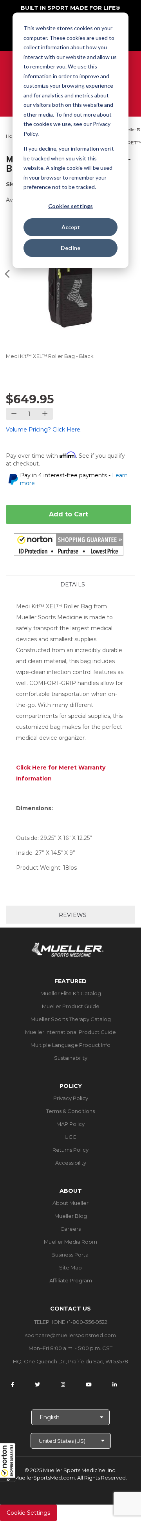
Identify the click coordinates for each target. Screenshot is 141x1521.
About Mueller (70, 1203)
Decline (70, 248)
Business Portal (70, 1254)
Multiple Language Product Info (70, 1045)
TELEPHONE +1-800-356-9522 (70, 1322)
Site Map (70, 1267)
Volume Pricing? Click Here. (43, 429)
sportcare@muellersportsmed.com (70, 1335)
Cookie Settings (28, 1512)
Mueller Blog (70, 1216)
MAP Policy (70, 1124)
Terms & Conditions (70, 1111)
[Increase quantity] (45, 414)
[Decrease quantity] (14, 414)
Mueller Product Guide (70, 1006)
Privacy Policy (70, 1098)
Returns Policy (70, 1150)
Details (72, 584)
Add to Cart (68, 514)
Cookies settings (70, 206)
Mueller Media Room (70, 1242)
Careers (70, 1229)
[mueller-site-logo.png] (67, 949)
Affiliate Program (70, 1280)
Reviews (73, 915)
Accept (70, 227)
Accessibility (70, 1163)
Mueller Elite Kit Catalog (70, 993)
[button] (8, 1462)
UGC (70, 1137)
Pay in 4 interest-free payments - (74, 479)
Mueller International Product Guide (70, 1032)
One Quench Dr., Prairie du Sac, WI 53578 (76, 1361)
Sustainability (70, 1058)
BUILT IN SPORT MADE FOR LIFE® (70, 7)
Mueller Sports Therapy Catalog (71, 1019)
